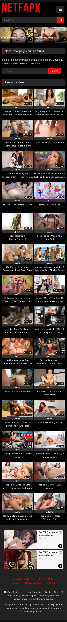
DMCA (15, 583)
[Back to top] (57, 613)
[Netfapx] (27, 8)
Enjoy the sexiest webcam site (13, 38)
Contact (51, 583)
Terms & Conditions (23, 579)
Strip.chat (4, 40)
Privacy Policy (47, 579)
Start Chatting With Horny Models (46, 38)
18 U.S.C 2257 (33, 583)
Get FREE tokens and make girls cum (49, 533)
